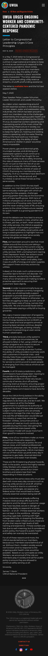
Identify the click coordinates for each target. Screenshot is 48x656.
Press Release (30, 51)
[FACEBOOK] (16, 649)
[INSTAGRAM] (21, 649)
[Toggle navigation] (43, 5)
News (18, 51)
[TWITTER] (26, 649)
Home (5, 11)
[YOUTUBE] (31, 649)
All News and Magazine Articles (21, 11)
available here (21, 86)
